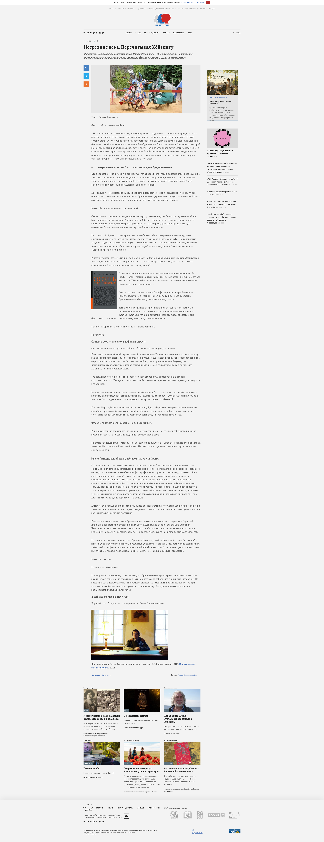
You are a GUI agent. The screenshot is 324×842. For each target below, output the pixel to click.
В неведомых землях (136, 715)
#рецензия (106, 675)
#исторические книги (97, 736)
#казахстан (128, 792)
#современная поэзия (171, 734)
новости (128, 33)
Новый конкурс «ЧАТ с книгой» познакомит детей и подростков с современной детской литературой (221, 218)
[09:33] (142, 690)
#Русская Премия (151, 792)
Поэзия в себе (91, 768)
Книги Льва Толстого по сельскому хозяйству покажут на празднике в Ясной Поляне (221, 204)
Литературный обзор (131, 741)
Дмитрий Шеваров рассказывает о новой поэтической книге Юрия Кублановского (181, 728)
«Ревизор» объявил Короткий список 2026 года (222, 193)
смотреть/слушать (152, 33)
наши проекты (178, 33)
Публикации (88, 741)
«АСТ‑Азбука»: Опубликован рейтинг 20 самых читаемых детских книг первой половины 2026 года (222, 182)
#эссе (101, 777)
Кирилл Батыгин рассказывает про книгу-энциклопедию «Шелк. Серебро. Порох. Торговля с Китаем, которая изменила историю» (181, 780)
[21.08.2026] (102, 743)
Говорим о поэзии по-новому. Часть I (99, 773)
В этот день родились (218, 97)
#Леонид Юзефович (91, 734)
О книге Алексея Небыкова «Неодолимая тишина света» (141, 721)
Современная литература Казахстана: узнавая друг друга (142, 770)
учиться (166, 33)
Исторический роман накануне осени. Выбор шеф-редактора (102, 717)
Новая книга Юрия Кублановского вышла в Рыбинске (178, 718)
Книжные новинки (170, 688)
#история (96, 675)
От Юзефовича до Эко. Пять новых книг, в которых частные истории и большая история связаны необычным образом (101, 726)
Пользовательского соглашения (192, 2)
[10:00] (102, 690)
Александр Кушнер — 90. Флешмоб (220, 102)
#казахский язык (138, 792)
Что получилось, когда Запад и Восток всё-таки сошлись (181, 770)
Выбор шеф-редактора (92, 688)
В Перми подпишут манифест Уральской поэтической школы (220, 154)
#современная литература (133, 728)
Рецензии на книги (130, 688)
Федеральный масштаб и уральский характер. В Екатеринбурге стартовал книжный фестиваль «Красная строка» (222, 167)
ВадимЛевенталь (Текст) (188, 675)
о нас (190, 33)
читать (138, 33)
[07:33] (182, 690)
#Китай (186, 789)
